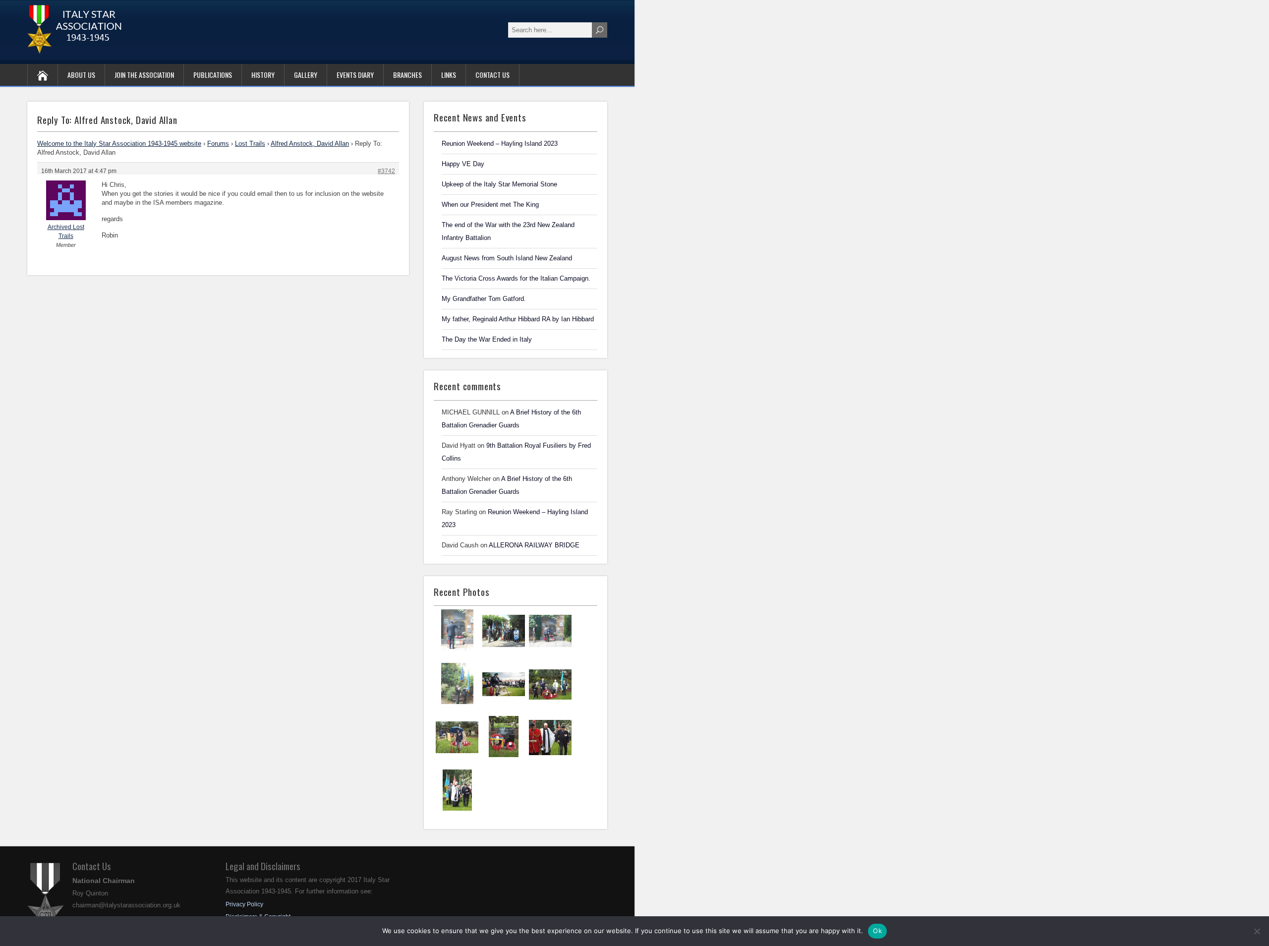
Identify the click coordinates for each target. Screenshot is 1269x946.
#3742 (386, 171)
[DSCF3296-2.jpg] (503, 756)
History (263, 74)
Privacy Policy (244, 904)
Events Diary (355, 74)
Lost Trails (250, 143)
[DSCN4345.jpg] (503, 650)
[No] (1257, 931)
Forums (218, 143)
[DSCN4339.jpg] (457, 703)
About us (81, 74)
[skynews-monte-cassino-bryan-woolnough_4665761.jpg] (503, 703)
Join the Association (144, 74)
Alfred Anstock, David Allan (310, 143)
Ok (877, 931)
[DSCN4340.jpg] (550, 650)
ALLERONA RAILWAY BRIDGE (534, 545)
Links (448, 74)
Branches (407, 74)
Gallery (305, 74)
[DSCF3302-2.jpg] (550, 704)
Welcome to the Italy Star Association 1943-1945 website (119, 143)
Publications (212, 74)
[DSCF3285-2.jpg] (550, 757)
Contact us (492, 74)
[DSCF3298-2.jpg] (457, 756)
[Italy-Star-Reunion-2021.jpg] (457, 649)
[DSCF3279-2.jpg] (457, 810)
